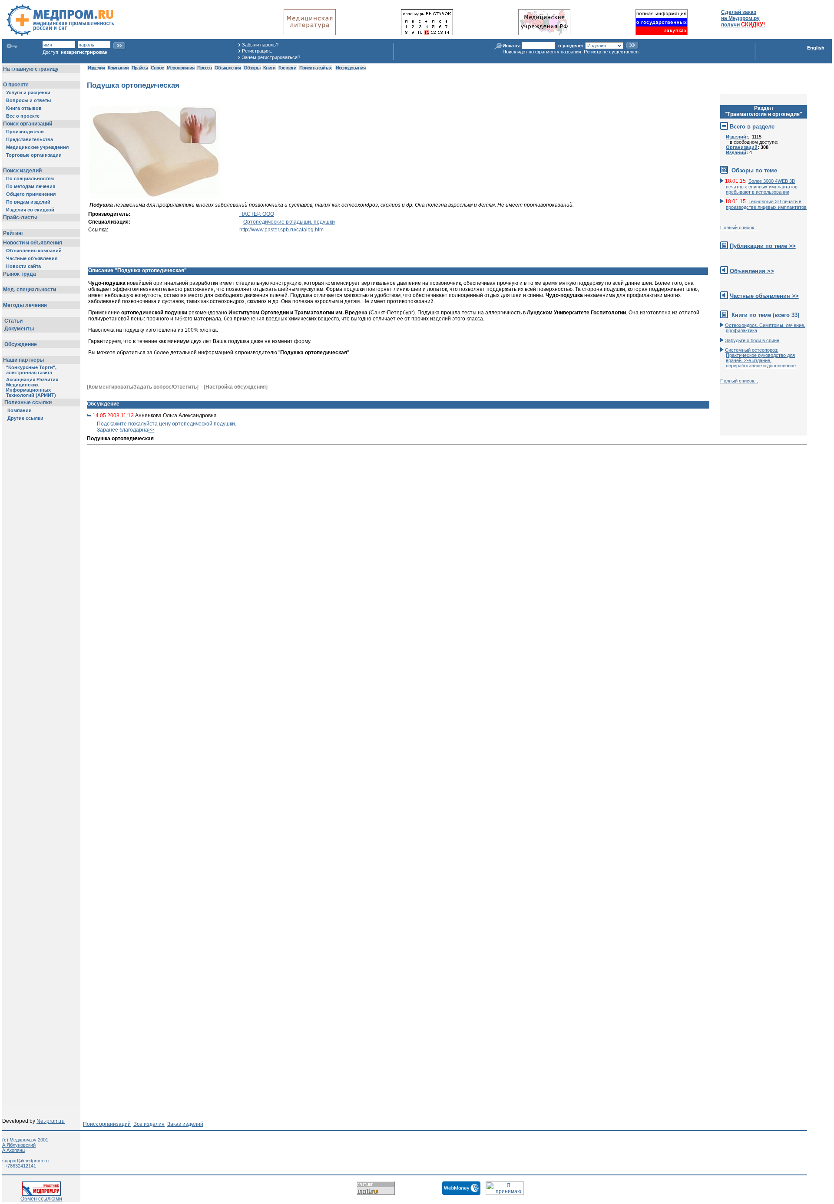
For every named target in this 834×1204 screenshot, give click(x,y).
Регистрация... (258, 50)
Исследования (350, 67)
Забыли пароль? (260, 44)
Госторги (287, 67)
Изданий (736, 152)
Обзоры (252, 67)
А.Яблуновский (19, 1145)
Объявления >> (752, 271)
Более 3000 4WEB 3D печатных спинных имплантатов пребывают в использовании (762, 186)
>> (151, 430)
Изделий (736, 136)
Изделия (96, 67)
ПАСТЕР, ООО (256, 214)
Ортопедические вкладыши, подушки (289, 222)
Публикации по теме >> (763, 246)
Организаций (742, 147)
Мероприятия (180, 67)
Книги (269, 67)
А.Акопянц (13, 1150)
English (815, 47)
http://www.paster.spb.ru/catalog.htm (281, 230)
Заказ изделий (185, 1124)
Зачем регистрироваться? (271, 57)
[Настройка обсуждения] (236, 387)
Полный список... (739, 227)
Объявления (228, 67)
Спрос (157, 67)
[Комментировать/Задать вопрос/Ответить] (143, 387)
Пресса (204, 67)
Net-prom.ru (50, 1121)
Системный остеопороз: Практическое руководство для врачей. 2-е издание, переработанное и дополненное (760, 357)
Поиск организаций (107, 1124)
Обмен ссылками (41, 1199)
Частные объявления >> (764, 296)
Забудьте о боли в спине (752, 340)
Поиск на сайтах (315, 67)
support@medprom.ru (25, 1160)
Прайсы (140, 67)
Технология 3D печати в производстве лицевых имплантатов (766, 204)
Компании (118, 67)
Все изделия (149, 1124)
